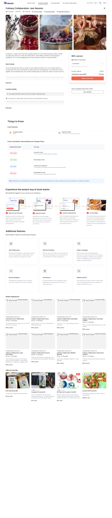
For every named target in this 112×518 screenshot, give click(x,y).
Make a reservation (87, 78)
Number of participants (79, 59)
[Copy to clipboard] (104, 8)
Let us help (90, 3)
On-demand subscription (70, 3)
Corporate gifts (55, 3)
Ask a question (88, 92)
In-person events (43, 3)
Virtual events (31, 3)
